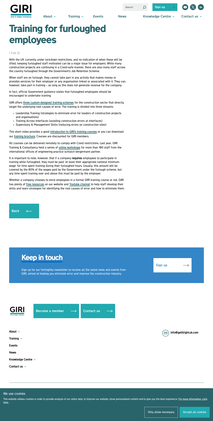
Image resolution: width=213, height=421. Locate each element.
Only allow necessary (161, 412)
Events (98, 16)
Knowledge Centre (20, 359)
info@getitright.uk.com (184, 332)
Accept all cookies (194, 412)
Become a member (50, 311)
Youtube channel (79, 184)
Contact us (92, 311)
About (12, 331)
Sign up (162, 265)
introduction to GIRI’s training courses (73, 131)
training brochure (24, 136)
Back (16, 211)
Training (14, 338)
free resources (35, 184)
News (122, 16)
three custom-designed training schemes (48, 102)
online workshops (69, 147)
